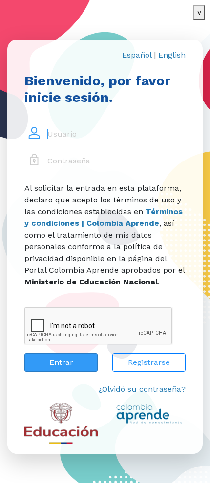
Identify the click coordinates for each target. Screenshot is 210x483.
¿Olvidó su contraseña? (142, 389)
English (172, 55)
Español (136, 55)
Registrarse (149, 362)
